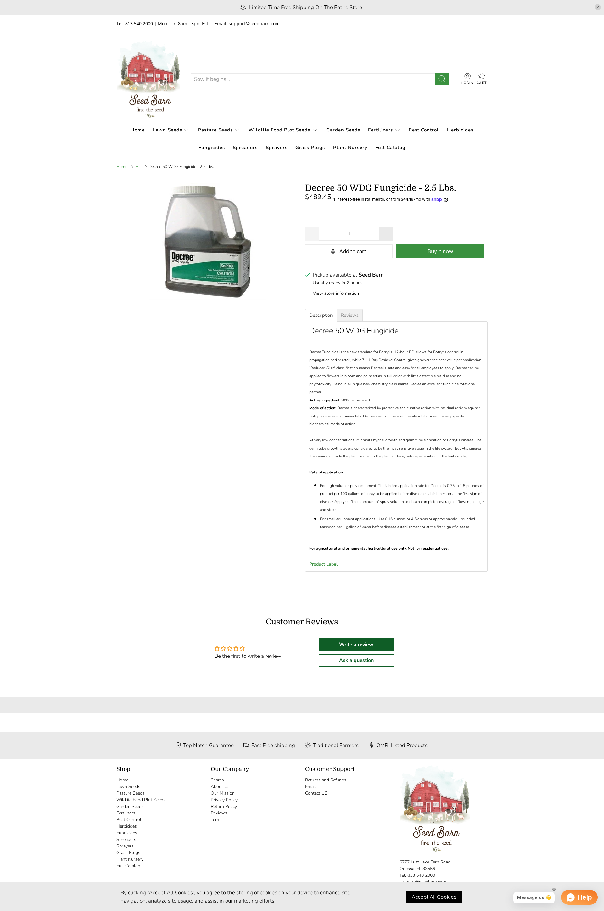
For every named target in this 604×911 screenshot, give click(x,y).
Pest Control (424, 130)
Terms (217, 820)
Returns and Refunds (325, 780)
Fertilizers (380, 130)
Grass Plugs (310, 147)
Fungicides (212, 147)
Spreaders (245, 147)
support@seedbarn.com (423, 882)
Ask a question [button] (356, 660)
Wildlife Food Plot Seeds (279, 130)
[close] (598, 7)
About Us (220, 787)
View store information (336, 293)
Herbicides (460, 130)
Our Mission (223, 793)
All (138, 167)
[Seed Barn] (148, 79)
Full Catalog (390, 147)
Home (138, 130)
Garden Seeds (343, 130)
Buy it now (440, 251)
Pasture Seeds (215, 130)
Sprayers (277, 147)
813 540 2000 (421, 875)
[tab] (321, 315)
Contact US (316, 793)
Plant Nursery (350, 147)
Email (310, 787)
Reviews (219, 813)
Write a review (356, 644)
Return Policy (224, 806)
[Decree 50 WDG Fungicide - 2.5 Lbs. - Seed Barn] (207, 241)
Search (217, 780)
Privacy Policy (224, 800)
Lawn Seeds (167, 130)
